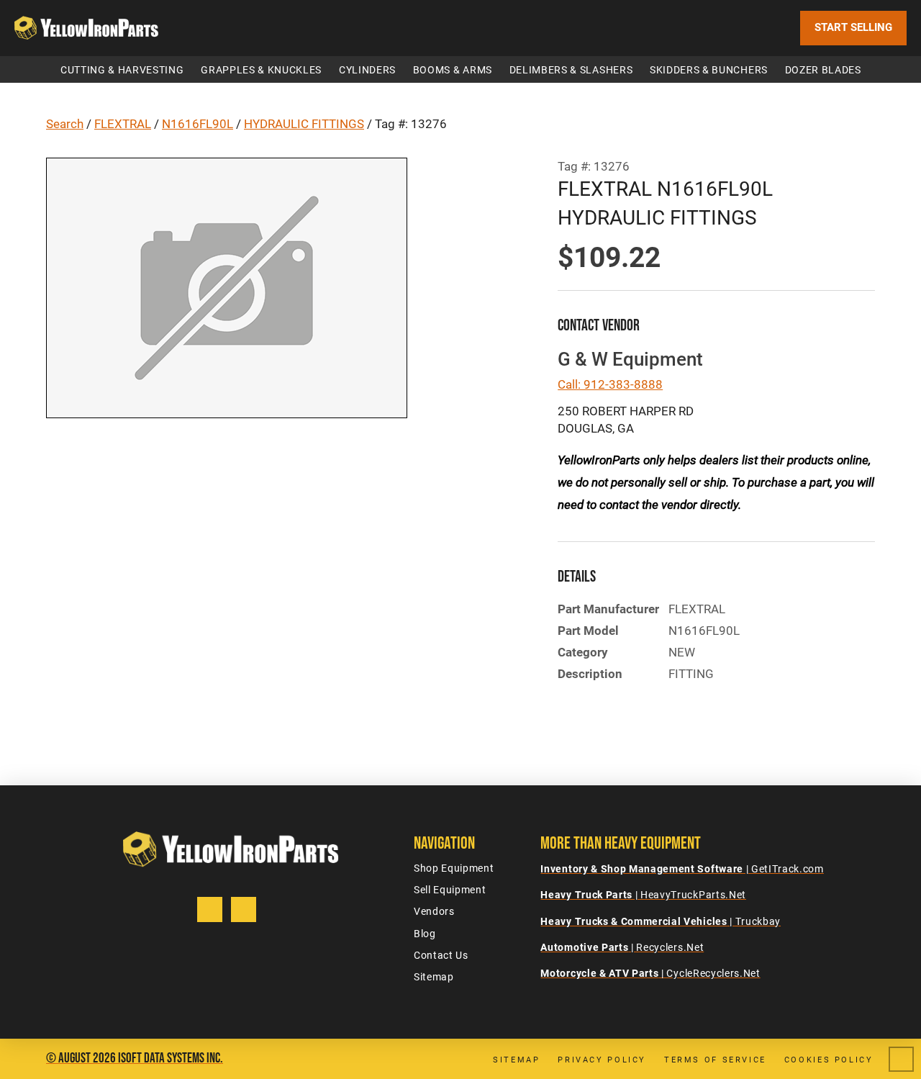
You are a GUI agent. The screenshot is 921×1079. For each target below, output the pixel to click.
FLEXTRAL (122, 124)
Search (64, 124)
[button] (122, 69)
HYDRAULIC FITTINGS (304, 124)
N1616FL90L (197, 124)
